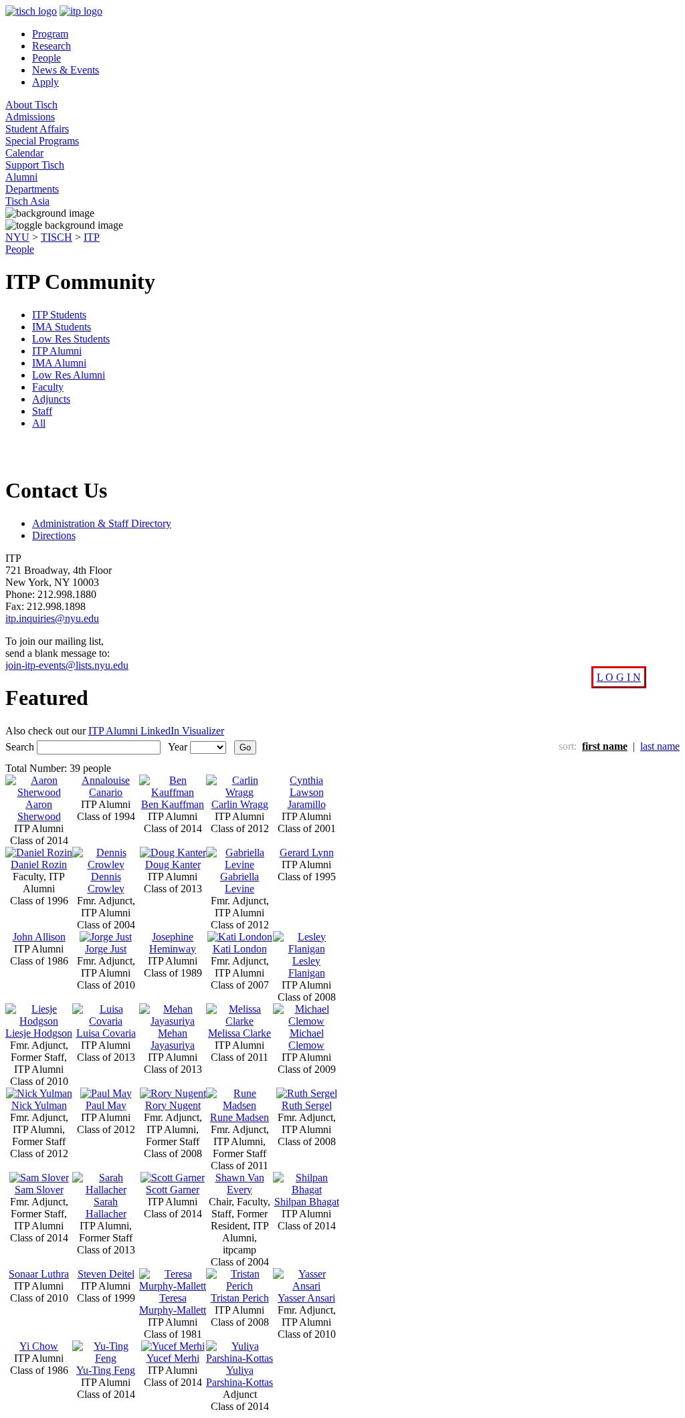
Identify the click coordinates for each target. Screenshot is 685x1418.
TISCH (56, 237)
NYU (17, 237)
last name (660, 746)
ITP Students (59, 314)
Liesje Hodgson (38, 1033)
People (46, 58)
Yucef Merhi (172, 1358)
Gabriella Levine (239, 882)
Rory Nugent (173, 1105)
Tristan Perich (240, 1298)
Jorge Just (105, 948)
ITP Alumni (57, 351)
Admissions (30, 116)
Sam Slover (39, 1189)
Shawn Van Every (239, 1183)
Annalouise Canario (106, 786)
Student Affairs (37, 128)
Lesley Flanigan (306, 967)
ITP (92, 237)
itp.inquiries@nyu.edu (52, 618)
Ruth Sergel (307, 1105)
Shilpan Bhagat (306, 1201)
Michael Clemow (306, 1039)
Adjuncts (51, 399)
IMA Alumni (59, 363)
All (38, 423)
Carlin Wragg (239, 804)
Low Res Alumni (68, 375)
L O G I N (619, 677)
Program (50, 33)
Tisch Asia (27, 201)
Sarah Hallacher (106, 1207)
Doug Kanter (173, 864)
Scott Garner (172, 1189)
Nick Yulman (39, 1105)
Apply (45, 82)
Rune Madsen (239, 1117)
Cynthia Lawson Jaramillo (307, 792)
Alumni (21, 177)
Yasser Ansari (306, 1298)
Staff (42, 411)
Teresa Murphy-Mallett (172, 1304)
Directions (54, 535)
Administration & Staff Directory (101, 523)
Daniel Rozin (39, 864)
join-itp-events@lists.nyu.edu (66, 665)
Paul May (106, 1105)
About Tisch (31, 104)
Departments (32, 189)
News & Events (65, 70)
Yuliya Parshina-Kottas (239, 1376)
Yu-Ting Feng (105, 1370)
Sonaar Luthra (39, 1274)
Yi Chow (38, 1346)
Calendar (24, 153)
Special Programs (42, 140)
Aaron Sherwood (39, 810)
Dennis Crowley (106, 882)
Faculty (48, 387)
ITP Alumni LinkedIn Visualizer (156, 730)
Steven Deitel (106, 1274)
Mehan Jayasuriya (173, 1039)
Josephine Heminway (172, 942)
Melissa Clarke (239, 1033)
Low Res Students (71, 338)
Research (51, 46)
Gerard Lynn (307, 852)
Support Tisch (34, 165)
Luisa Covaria (106, 1033)
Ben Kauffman (172, 804)
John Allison (39, 936)
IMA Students (61, 326)
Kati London (240, 948)
